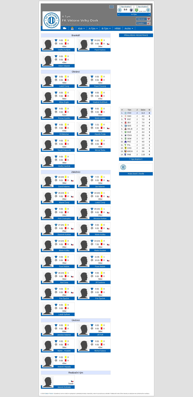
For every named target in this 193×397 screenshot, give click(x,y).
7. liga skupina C (126, 6)
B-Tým (107, 28)
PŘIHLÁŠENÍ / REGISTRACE (136, 35)
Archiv (130, 28)
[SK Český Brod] (131, 11)
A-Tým (134, 14)
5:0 (125, 9)
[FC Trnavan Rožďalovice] (136, 11)
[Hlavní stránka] (65, 28)
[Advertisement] (136, 72)
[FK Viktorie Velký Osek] (120, 11)
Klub (82, 28)
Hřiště (118, 28)
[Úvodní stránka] (72, 28)
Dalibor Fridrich (49, 393)
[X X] (123, 169)
